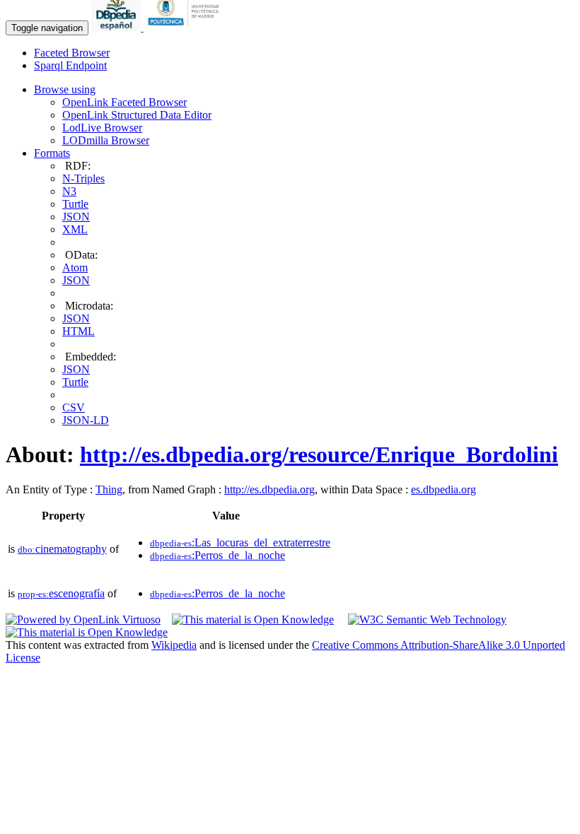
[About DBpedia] (117, 27)
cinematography (62, 549)
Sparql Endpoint (70, 65)
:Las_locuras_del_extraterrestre (240, 542)
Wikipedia (174, 645)
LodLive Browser (102, 128)
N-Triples (83, 178)
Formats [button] (52, 153)
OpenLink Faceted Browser (124, 102)
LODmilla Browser (105, 140)
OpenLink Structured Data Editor (136, 115)
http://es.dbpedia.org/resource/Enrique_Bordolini (319, 454)
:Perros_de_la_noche (217, 555)
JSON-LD (85, 420)
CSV (73, 407)
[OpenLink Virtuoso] (83, 619)
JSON (76, 217)
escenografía (61, 593)
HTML (78, 331)
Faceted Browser (72, 53)
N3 (69, 191)
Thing (108, 489)
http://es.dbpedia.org (269, 489)
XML (75, 229)
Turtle (75, 204)
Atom (75, 268)
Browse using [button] (64, 89)
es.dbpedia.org (443, 489)
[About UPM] (186, 27)
